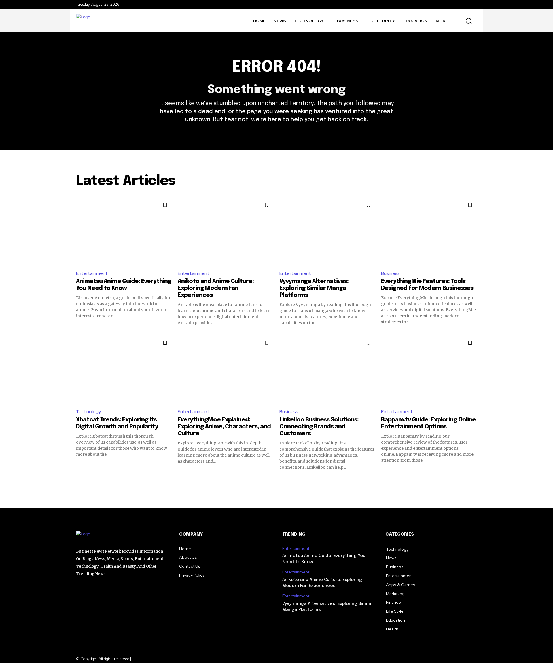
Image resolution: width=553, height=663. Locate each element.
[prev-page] (79, 480)
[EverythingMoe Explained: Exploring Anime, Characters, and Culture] (226, 369)
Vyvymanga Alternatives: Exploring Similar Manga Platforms (314, 288)
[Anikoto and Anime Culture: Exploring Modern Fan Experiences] (226, 231)
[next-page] (473, 480)
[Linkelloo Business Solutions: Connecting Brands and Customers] (327, 369)
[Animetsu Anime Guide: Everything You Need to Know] (124, 231)
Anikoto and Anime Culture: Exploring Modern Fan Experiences (216, 288)
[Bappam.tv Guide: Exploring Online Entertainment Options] (429, 369)
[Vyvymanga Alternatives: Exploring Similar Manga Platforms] (327, 231)
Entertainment (92, 273)
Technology (88, 412)
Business (390, 273)
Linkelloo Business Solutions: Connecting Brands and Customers (319, 427)
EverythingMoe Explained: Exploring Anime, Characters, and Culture (224, 427)
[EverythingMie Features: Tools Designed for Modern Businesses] (429, 231)
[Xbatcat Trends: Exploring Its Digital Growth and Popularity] (124, 369)
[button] (468, 20)
